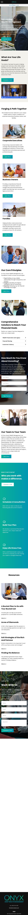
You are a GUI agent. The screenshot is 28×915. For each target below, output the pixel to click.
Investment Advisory (8, 344)
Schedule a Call (7, 80)
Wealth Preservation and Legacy (11, 338)
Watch (3, 648)
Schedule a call (7, 730)
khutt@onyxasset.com (14, 907)
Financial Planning (7, 341)
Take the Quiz (7, 396)
